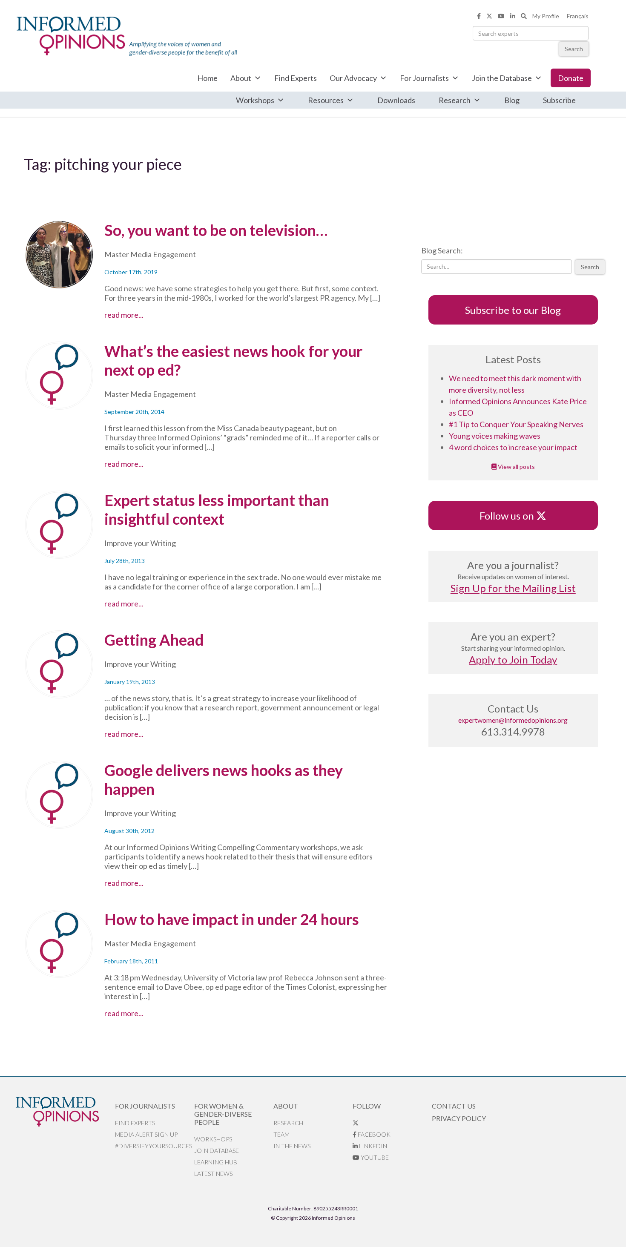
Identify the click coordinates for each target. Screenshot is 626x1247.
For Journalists (424, 78)
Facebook (373, 1134)
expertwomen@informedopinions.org (513, 720)
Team (281, 1134)
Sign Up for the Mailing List (513, 588)
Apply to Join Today (513, 659)
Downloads (396, 100)
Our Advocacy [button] (353, 78)
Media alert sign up (146, 1134)
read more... (142, 314)
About (240, 78)
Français (578, 16)
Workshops (255, 100)
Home (207, 78)
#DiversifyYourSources (153, 1145)
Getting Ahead (154, 639)
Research (455, 100)
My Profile (545, 16)
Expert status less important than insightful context (216, 509)
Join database (216, 1150)
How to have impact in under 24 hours (231, 919)
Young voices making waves (494, 435)
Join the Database (502, 78)
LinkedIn (372, 1145)
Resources (326, 100)
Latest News (213, 1173)
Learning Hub (215, 1162)
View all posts (516, 466)
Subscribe (559, 100)
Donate (570, 78)
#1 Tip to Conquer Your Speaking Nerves (516, 424)
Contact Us (454, 1106)
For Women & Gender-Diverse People (223, 1114)
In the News (291, 1145)
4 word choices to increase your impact (513, 447)
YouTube (374, 1157)
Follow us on (511, 515)
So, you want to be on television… (215, 230)
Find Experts (295, 78)
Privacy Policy (459, 1118)
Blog (512, 100)
